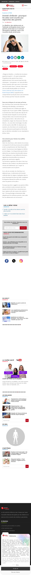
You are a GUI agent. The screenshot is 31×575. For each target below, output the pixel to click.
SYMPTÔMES (6, 448)
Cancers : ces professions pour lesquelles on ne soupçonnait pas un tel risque (15, 242)
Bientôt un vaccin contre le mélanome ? (18, 303)
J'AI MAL (5, 424)
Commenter (6, 63)
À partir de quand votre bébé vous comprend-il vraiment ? (15, 237)
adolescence (13, 66)
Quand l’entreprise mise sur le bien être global (15, 379)
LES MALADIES (7, 395)
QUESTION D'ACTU (8, 9)
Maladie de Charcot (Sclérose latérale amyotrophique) (19, 413)
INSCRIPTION (5, 1)
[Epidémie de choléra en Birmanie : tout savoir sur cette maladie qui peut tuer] (6, 319)
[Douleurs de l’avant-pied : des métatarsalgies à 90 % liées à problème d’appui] (6, 454)
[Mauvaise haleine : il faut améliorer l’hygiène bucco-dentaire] (6, 461)
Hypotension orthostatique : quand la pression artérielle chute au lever (19, 400)
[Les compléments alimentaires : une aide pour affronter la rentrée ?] (6, 312)
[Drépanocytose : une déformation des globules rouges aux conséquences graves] (6, 408)
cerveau (20, 66)
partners (11, 540)
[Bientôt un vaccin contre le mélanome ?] (6, 305)
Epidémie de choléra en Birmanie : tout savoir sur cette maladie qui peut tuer (19, 318)
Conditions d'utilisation (8, 530)
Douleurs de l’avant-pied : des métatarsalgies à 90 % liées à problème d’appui (19, 453)
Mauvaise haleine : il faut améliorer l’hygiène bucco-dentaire (18, 460)
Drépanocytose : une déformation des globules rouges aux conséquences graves (18, 407)
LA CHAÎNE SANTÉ (8, 360)
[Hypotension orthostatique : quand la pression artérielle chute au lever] (6, 401)
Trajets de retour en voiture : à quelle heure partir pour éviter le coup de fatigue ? (15, 252)
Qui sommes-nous (7, 528)
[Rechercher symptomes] (27, 466)
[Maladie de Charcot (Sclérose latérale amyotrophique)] (6, 415)
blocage (5, 68)
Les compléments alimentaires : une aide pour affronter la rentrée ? (19, 311)
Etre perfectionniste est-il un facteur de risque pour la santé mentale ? (14, 247)
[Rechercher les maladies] (27, 420)
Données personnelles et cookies (11, 525)
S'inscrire (23, 228)
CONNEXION (11, 1)
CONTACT (17, 1)
